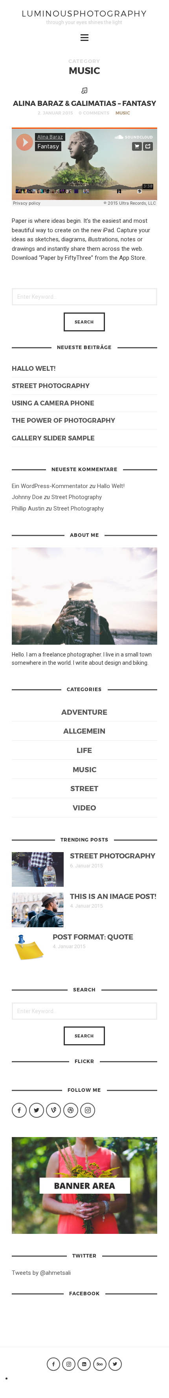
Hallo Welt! (33, 368)
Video (84, 807)
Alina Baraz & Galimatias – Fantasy (84, 103)
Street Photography (51, 385)
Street (84, 788)
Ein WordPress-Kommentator (50, 486)
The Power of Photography (63, 420)
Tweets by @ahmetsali (41, 1272)
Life (84, 750)
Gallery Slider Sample (53, 438)
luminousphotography (84, 13)
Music (123, 112)
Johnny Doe (27, 497)
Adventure (84, 712)
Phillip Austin (28, 508)
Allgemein (84, 731)
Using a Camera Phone (53, 403)
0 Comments (94, 112)
